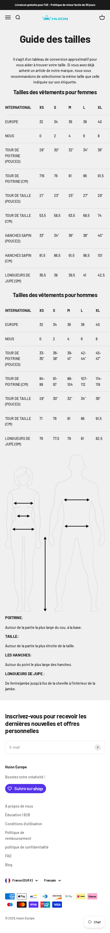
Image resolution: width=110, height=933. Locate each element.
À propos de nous (19, 806)
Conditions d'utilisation (23, 824)
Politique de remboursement (18, 835)
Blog (8, 865)
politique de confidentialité (27, 847)
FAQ (8, 856)
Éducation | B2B (17, 815)
